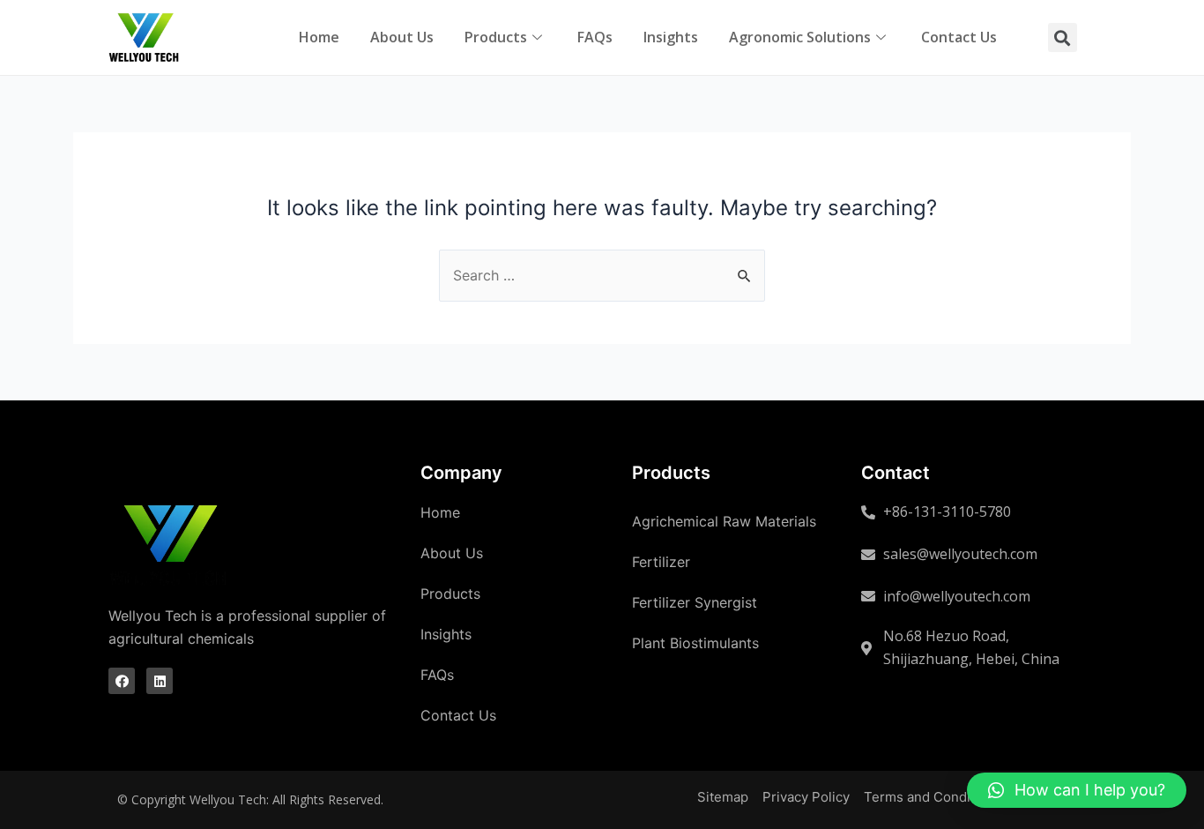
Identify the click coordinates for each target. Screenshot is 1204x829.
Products (496, 37)
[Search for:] (602, 275)
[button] (1076, 790)
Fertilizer (661, 562)
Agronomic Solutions (800, 37)
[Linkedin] (159, 681)
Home (319, 37)
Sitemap (722, 796)
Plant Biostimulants (695, 643)
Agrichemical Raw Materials (724, 521)
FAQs (595, 37)
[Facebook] (121, 681)
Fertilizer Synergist (694, 602)
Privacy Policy (806, 796)
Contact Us (959, 37)
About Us (402, 37)
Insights (670, 37)
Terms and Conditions (932, 796)
